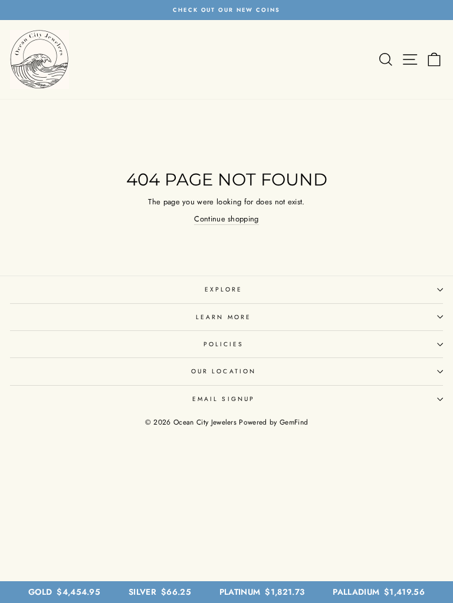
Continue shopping (226, 218)
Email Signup (223, 399)
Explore (224, 289)
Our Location (223, 371)
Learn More (223, 317)
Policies (223, 344)
